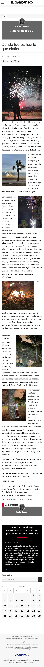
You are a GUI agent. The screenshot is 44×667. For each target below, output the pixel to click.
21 (28, 611)
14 (28, 606)
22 (33, 611)
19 (16, 611)
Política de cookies (28, 662)
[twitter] (6, 569)
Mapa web (18, 662)
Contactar (5, 660)
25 (10, 616)
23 (39, 611)
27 (22, 616)
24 (5, 616)
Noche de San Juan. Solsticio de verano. (19, 499)
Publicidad (11, 662)
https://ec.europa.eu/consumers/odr (22, 649)
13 (22, 606)
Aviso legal (12, 660)
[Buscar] (40, 579)
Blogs (4, 16)
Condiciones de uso (22, 660)
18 (10, 611)
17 (5, 611)
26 (16, 616)
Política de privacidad (34, 660)
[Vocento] (22, 655)
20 (22, 611)
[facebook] (5, 569)
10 (5, 606)
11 (10, 606)
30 (39, 616)
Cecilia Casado (22, 26)
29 (33, 616)
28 (27, 616)
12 (16, 606)
